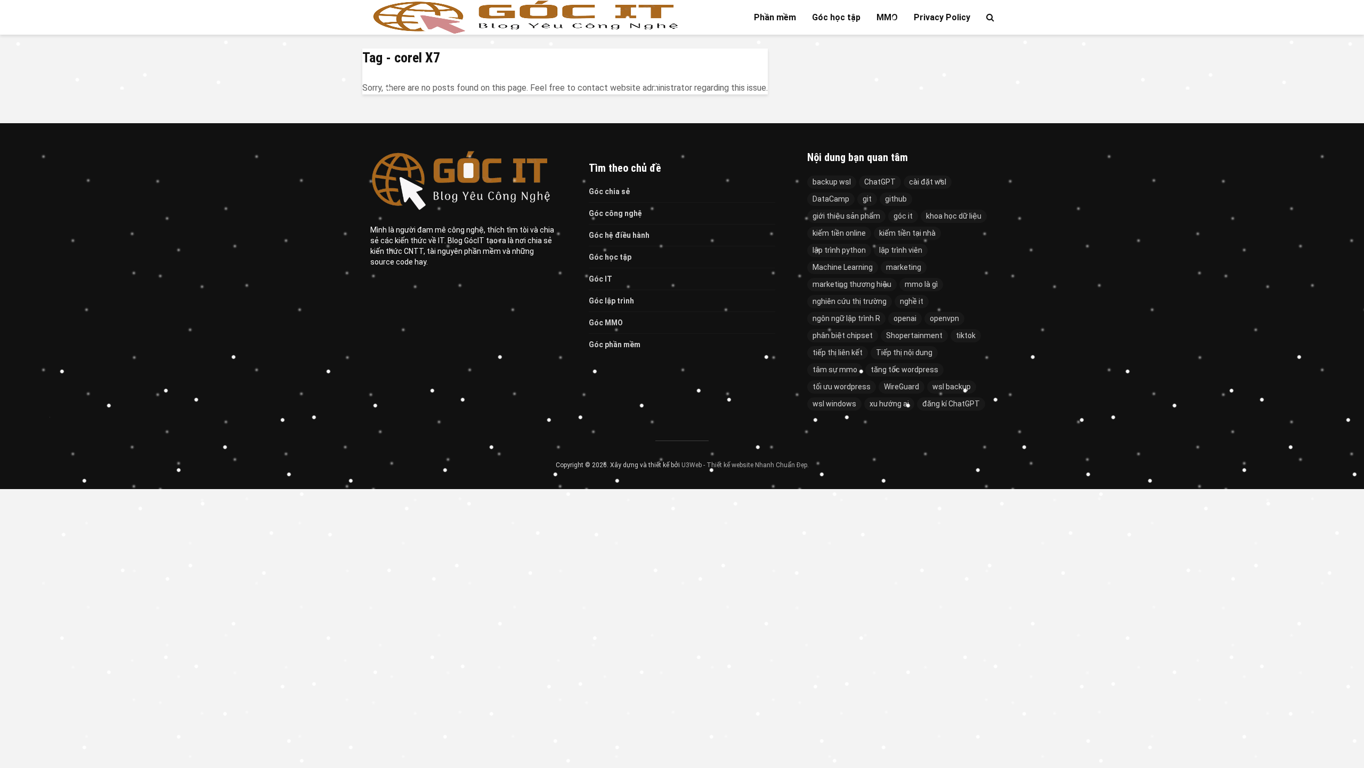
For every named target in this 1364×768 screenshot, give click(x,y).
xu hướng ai (889, 403)
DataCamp (831, 199)
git (867, 199)
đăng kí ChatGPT (951, 403)
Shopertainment (914, 335)
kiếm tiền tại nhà (907, 233)
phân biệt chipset (843, 335)
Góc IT (600, 279)
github (896, 199)
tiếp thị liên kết (838, 352)
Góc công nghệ (615, 213)
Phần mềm (775, 17)
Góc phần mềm (614, 344)
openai (905, 318)
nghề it (911, 301)
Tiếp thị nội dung (904, 352)
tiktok (966, 335)
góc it (903, 216)
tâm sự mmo (835, 369)
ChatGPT (880, 182)
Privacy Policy (942, 17)
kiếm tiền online (839, 233)
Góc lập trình (611, 301)
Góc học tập (836, 17)
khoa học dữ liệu (953, 216)
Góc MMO (606, 322)
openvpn (944, 318)
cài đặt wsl (927, 182)
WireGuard (901, 386)
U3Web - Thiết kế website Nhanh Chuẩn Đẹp (744, 465)
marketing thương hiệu (852, 284)
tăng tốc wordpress (904, 369)
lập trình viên (900, 250)
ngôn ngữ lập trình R (846, 318)
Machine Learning (843, 267)
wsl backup (951, 386)
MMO (887, 17)
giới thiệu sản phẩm (846, 216)
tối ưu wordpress (842, 386)
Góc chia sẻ (609, 191)
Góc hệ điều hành (619, 235)
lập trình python (839, 250)
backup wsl (832, 182)
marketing (903, 267)
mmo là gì (921, 284)
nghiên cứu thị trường (850, 301)
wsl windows (834, 403)
